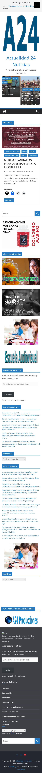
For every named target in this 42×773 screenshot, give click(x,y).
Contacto (5, 688)
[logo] (4, 633)
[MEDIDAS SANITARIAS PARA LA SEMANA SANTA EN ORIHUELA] (21, 139)
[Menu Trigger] (37, 5)
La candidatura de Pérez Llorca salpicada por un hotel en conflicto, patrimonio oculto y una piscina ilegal (20, 523)
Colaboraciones (8, 702)
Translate (18, 733)
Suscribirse (8, 396)
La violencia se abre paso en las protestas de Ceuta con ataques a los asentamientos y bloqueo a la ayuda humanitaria (19, 97)
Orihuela (32, 153)
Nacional (20, 89)
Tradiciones (33, 157)
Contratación (7, 693)
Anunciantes (6, 698)
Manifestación (9, 89)
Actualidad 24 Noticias (25, 104)
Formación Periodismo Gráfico (13, 717)
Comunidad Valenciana (12, 153)
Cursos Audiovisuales (10, 721)
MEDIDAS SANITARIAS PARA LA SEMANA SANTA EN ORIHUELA (20, 165)
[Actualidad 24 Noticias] (4, 113)
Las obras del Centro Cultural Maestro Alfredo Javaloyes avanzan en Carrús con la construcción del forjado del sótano (21, 445)
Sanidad (23, 157)
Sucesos (28, 89)
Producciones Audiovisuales (12, 707)
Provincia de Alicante (11, 157)
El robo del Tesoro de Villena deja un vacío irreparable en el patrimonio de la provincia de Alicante (18, 437)
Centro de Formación (10, 712)
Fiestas (24, 153)
